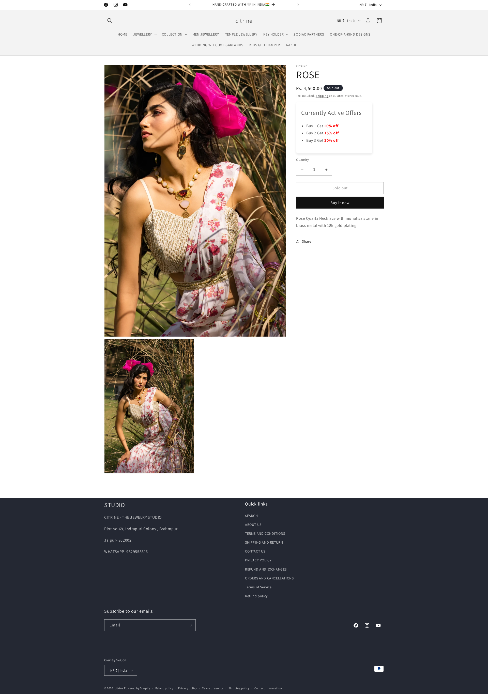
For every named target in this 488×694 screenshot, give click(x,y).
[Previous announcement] (189, 5)
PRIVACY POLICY (258, 560)
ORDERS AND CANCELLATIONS (269, 578)
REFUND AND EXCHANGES (266, 569)
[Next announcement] (298, 5)
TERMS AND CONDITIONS (265, 533)
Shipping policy (239, 688)
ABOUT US (253, 524)
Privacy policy (187, 688)
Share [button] (306, 241)
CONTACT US (255, 551)
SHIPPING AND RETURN (264, 542)
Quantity (302, 159)
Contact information (268, 688)
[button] (109, 20)
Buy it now (340, 202)
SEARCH (251, 515)
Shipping (322, 96)
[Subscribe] (189, 625)
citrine (119, 688)
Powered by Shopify (137, 688)
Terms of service (212, 688)
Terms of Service (258, 587)
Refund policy (256, 596)
